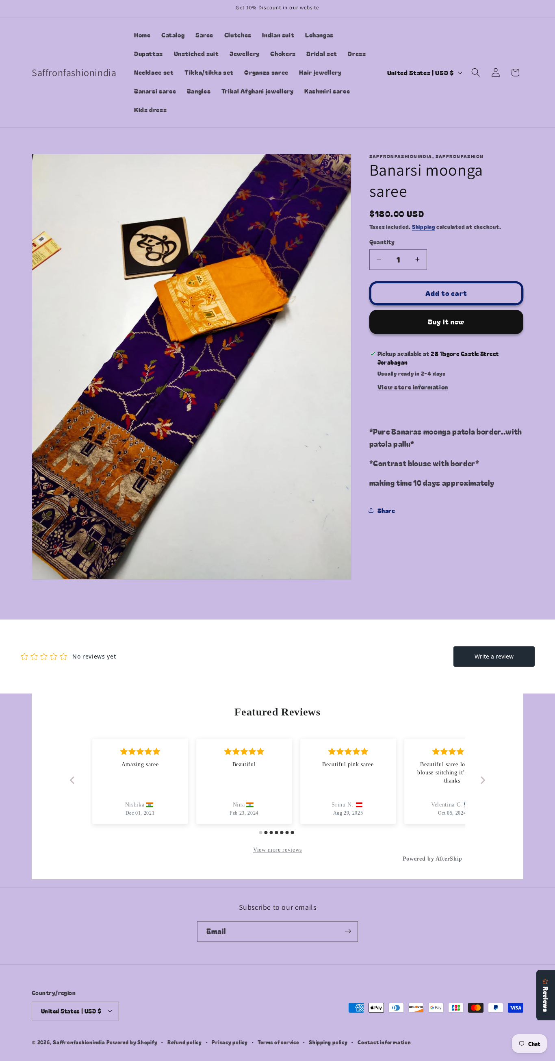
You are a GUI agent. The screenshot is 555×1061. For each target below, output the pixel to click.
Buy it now (446, 321)
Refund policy (184, 1041)
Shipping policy (328, 1041)
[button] (476, 72)
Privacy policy (230, 1041)
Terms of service (278, 1041)
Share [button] (386, 509)
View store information (413, 386)
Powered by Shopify (132, 1042)
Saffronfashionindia (79, 1042)
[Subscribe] (348, 931)
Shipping (423, 226)
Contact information (384, 1041)
